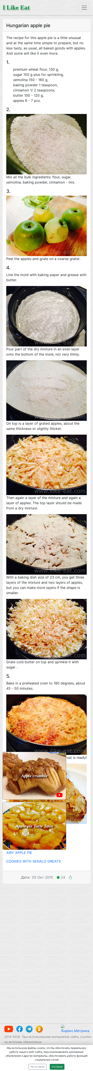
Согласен (57, 1066)
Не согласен (37, 1066)
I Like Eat (16, 7)
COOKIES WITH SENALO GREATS (33, 861)
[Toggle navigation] (84, 7)
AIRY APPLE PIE (19, 852)
